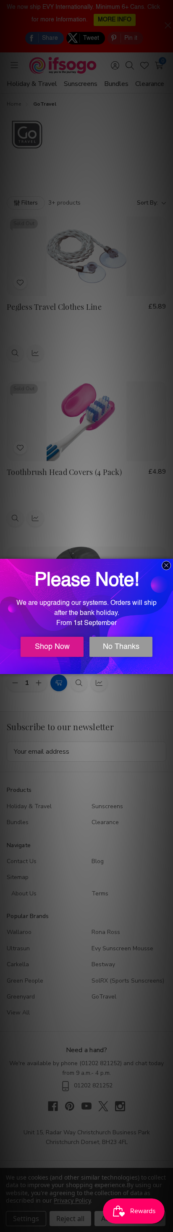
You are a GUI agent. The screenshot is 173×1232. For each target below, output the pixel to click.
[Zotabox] (167, 666)
